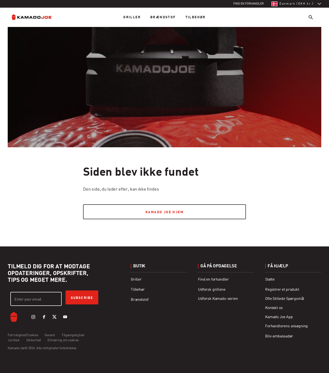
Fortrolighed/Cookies (23, 335)
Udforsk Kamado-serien (218, 299)
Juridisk (14, 340)
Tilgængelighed (73, 335)
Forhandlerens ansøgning (286, 326)
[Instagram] (33, 317)
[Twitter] (54, 317)
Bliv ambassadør (279, 336)
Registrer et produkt (282, 290)
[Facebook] (44, 317)
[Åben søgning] (310, 17)
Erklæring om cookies (63, 340)
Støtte (270, 280)
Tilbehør (195, 17)
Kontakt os (274, 308)
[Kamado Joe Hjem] (36, 17)
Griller (132, 17)
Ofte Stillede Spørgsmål (284, 299)
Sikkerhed (33, 340)
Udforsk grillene (211, 290)
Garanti (50, 335)
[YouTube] (65, 317)
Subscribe (82, 298)
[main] (164, 113)
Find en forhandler (213, 280)
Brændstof (163, 17)
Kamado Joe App (279, 317)
